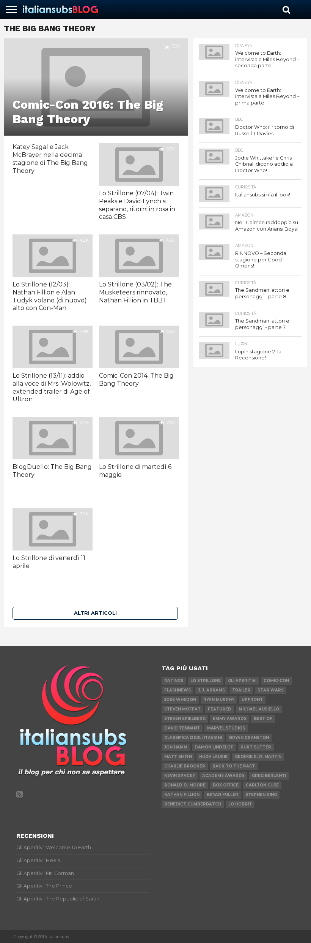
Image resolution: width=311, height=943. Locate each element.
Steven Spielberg (185, 718)
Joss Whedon (180, 699)
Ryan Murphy (218, 699)
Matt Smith (178, 756)
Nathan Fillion (181, 794)
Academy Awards (223, 775)
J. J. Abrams (211, 690)
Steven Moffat (182, 709)
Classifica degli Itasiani (193, 737)
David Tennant (182, 728)
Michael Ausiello (259, 709)
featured (219, 709)
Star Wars (271, 690)
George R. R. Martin (258, 756)
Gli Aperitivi (242, 680)
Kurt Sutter (255, 747)
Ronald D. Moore (185, 785)
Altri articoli (95, 613)
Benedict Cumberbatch (192, 804)
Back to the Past (233, 766)
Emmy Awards (230, 718)
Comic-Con (276, 680)
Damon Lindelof (214, 747)
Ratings (173, 680)
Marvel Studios (226, 728)
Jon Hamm (175, 747)
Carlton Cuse (262, 785)
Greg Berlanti (269, 775)
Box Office (226, 785)
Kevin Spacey (179, 775)
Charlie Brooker (184, 766)
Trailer (241, 690)
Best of (263, 718)
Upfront (252, 699)
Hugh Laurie (213, 756)
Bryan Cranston (249, 737)
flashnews (177, 690)
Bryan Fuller (222, 794)
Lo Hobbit (240, 804)
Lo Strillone (205, 680)
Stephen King (261, 794)
